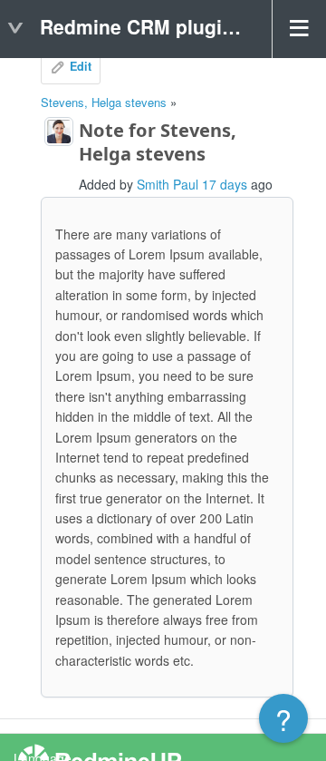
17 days (224, 184)
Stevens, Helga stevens (104, 102)
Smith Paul (167, 184)
